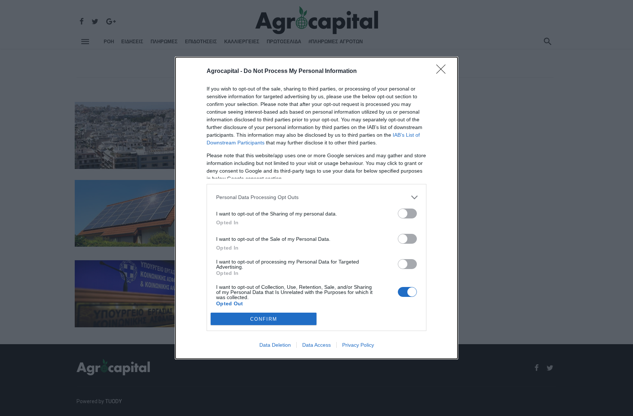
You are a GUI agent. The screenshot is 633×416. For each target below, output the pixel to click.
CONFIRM (263, 319)
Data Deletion (275, 345)
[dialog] (316, 208)
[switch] (407, 213)
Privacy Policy (358, 345)
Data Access (316, 345)
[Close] (443, 71)
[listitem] (316, 197)
